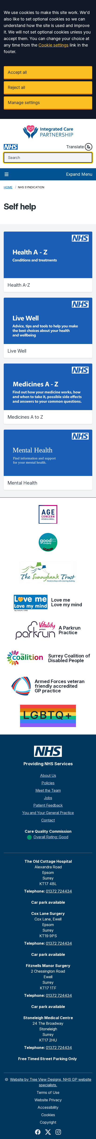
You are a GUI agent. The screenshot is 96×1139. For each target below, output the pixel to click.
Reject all (16, 87)
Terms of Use (48, 1092)
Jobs (48, 797)
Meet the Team (48, 790)
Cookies (48, 1114)
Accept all (17, 72)
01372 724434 (59, 891)
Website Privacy (48, 1100)
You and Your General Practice (48, 812)
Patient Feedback (48, 805)
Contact (48, 820)
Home (8, 187)
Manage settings (24, 102)
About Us (48, 775)
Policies (48, 783)
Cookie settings (53, 45)
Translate (75, 146)
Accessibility (48, 1107)
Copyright (48, 1122)
